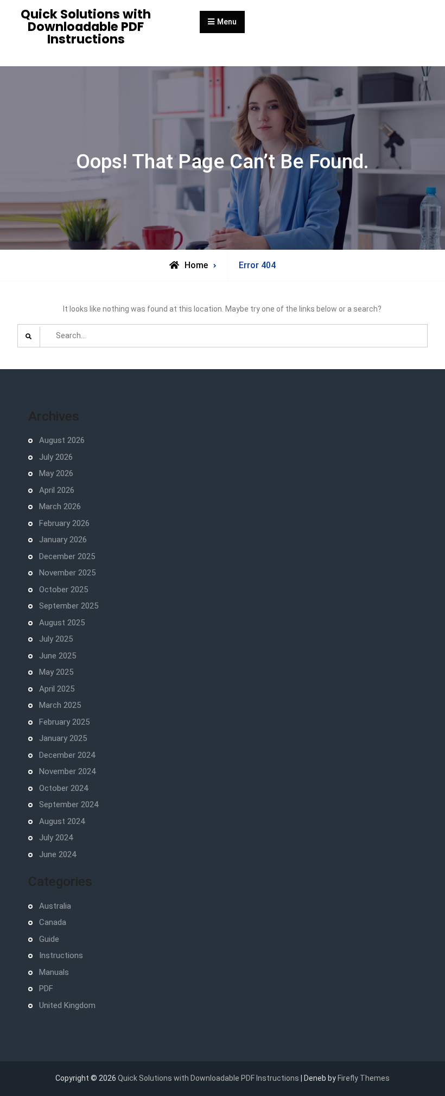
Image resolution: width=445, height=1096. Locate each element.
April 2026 (56, 490)
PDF (46, 988)
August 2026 (62, 440)
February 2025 (64, 722)
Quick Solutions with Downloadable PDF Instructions (86, 26)
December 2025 (67, 556)
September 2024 (68, 804)
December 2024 (67, 755)
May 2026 (56, 473)
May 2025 (56, 672)
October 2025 (63, 589)
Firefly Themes (364, 1078)
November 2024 (67, 771)
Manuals (54, 972)
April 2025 (56, 689)
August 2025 (62, 623)
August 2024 (62, 821)
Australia (55, 906)
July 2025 (56, 639)
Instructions (61, 955)
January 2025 (63, 738)
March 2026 (60, 506)
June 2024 (57, 854)
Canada (52, 922)
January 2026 (63, 539)
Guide (49, 939)
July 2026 (56, 457)
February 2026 (64, 523)
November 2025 (67, 573)
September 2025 (68, 606)
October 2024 (63, 788)
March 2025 (60, 705)
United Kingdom (67, 1005)
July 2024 (56, 837)
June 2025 (57, 656)
